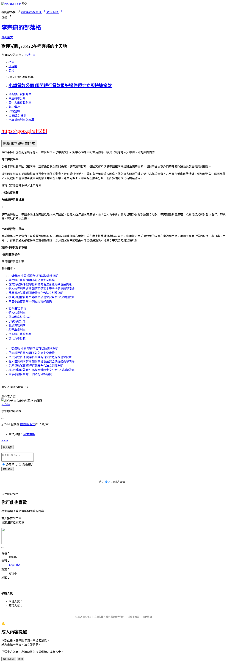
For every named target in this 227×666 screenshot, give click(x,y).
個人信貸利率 (17, 312)
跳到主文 (7, 37)
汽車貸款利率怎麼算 (21, 119)
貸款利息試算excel (20, 317)
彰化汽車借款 (17, 338)
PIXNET (87, 616)
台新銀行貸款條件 (20, 94)
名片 (11, 70)
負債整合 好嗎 (17, 115)
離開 (20, 659)
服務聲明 (147, 616)
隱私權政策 (133, 616)
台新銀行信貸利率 (20, 334)
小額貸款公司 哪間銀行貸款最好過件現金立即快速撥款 (60, 85)
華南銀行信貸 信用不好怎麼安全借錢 (32, 280)
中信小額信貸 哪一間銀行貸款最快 (30, 301)
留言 (32, 424)
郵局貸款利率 (17, 325)
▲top (4, 440)
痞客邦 (24, 424)
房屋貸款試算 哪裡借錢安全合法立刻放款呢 (36, 292)
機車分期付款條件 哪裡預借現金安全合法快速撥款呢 (41, 297)
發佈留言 (7, 469)
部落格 (13, 66)
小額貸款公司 (17, 321)
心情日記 (30, 54)
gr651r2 (5, 404)
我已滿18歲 (9, 659)
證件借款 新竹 (17, 308)
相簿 (11, 62)
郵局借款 (14, 106)
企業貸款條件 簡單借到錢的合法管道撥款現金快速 (40, 284)
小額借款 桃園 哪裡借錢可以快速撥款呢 (33, 275)
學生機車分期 (17, 98)
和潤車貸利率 (17, 329)
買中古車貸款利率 (20, 102)
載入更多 (7, 447)
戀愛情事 (29, 434)
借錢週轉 (14, 111)
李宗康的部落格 (21, 27)
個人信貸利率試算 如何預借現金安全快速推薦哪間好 (41, 288)
